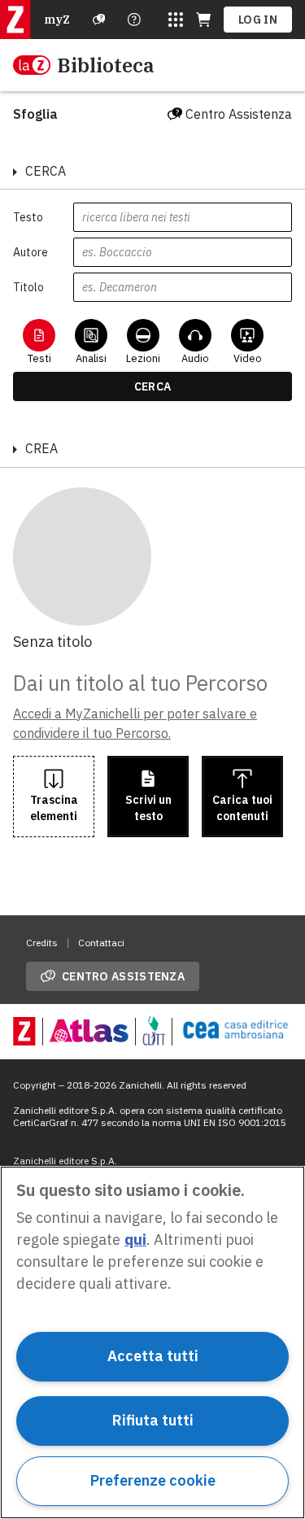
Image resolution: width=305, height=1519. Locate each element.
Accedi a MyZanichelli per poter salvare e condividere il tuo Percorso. (135, 723)
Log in (257, 19)
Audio (195, 358)
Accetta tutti (152, 1356)
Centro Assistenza (238, 114)
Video (247, 358)
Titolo (28, 287)
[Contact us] (134, 19)
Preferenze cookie (153, 1480)
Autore (30, 252)
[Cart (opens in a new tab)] (203, 19)
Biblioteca (106, 65)
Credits (42, 942)
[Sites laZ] (175, 19)
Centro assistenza (123, 976)
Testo (28, 217)
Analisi (91, 358)
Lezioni (143, 358)
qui (135, 1239)
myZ (57, 19)
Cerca (153, 386)
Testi (39, 358)
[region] (152, 1342)
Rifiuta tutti (153, 1420)
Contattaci (101, 942)
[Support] (99, 19)
